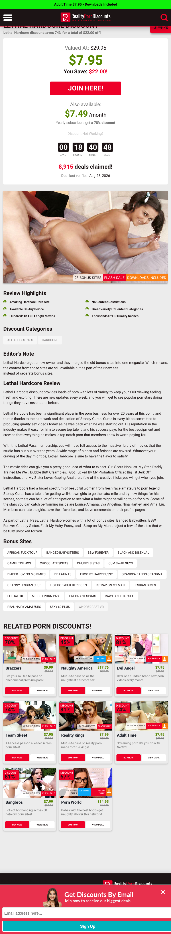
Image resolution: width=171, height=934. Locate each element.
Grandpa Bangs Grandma (142, 574)
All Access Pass (20, 340)
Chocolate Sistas (54, 563)
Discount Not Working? (85, 133)
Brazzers (14, 668)
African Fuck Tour (22, 552)
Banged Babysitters (62, 552)
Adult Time (126, 735)
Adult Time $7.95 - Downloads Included (85, 4)
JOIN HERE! (85, 88)
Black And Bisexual (133, 552)
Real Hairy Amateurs (24, 606)
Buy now (17, 690)
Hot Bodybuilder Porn (68, 585)
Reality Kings (73, 735)
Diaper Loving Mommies (26, 574)
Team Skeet (16, 735)
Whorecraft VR (91, 606)
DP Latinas (62, 574)
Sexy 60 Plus (60, 606)
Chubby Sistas (88, 563)
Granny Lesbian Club (24, 585)
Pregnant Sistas (82, 596)
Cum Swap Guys (120, 563)
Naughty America (77, 668)
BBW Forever (98, 552)
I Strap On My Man (110, 585)
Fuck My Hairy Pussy (96, 574)
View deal (42, 690)
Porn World (71, 802)
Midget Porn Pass (46, 596)
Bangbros (14, 802)
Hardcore (50, 340)
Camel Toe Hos (19, 563)
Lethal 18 (15, 596)
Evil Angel (126, 668)
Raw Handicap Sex (119, 596)
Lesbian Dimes (145, 585)
